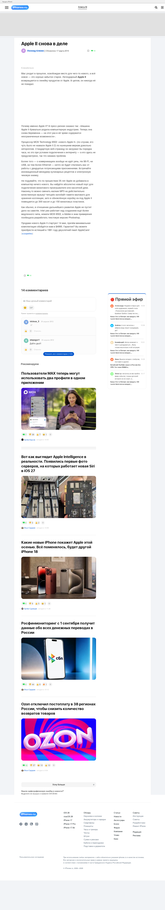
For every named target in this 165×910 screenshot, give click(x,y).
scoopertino (27, 234)
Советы (136, 812)
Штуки (86, 836)
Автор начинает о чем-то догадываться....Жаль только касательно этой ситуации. (127, 344)
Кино (116, 838)
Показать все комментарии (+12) (59, 354)
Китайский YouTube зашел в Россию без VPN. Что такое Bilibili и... (125, 366)
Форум (117, 827)
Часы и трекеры (91, 829)
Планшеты (88, 826)
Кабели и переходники (94, 842)
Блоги (116, 823)
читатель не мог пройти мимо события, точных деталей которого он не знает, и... (127, 376)
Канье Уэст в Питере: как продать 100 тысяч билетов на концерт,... (124, 317)
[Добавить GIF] (31, 307)
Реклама (136, 835)
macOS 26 (68, 816)
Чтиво (116, 835)
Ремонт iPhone (139, 826)
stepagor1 (35, 339)
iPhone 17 (68, 820)
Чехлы (87, 832)
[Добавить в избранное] (88, 50)
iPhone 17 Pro (70, 823)
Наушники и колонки (93, 816)
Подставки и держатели (94, 846)
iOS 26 (66, 812)
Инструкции (138, 816)
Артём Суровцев (30, 608)
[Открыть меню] (7, 7)
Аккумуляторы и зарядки (95, 819)
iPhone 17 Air (69, 827)
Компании (118, 831)
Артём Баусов (29, 439)
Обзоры (87, 812)
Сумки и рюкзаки (91, 839)
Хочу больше (58, 785)
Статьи (117, 812)
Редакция (137, 831)
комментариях (42, 313)
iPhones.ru (69, 868)
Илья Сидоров (29, 528)
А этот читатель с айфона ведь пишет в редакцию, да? (127, 327)
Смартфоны (89, 822)
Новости (117, 816)
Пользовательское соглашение (31, 857)
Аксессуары (119, 820)
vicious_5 (34, 321)
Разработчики (139, 822)
